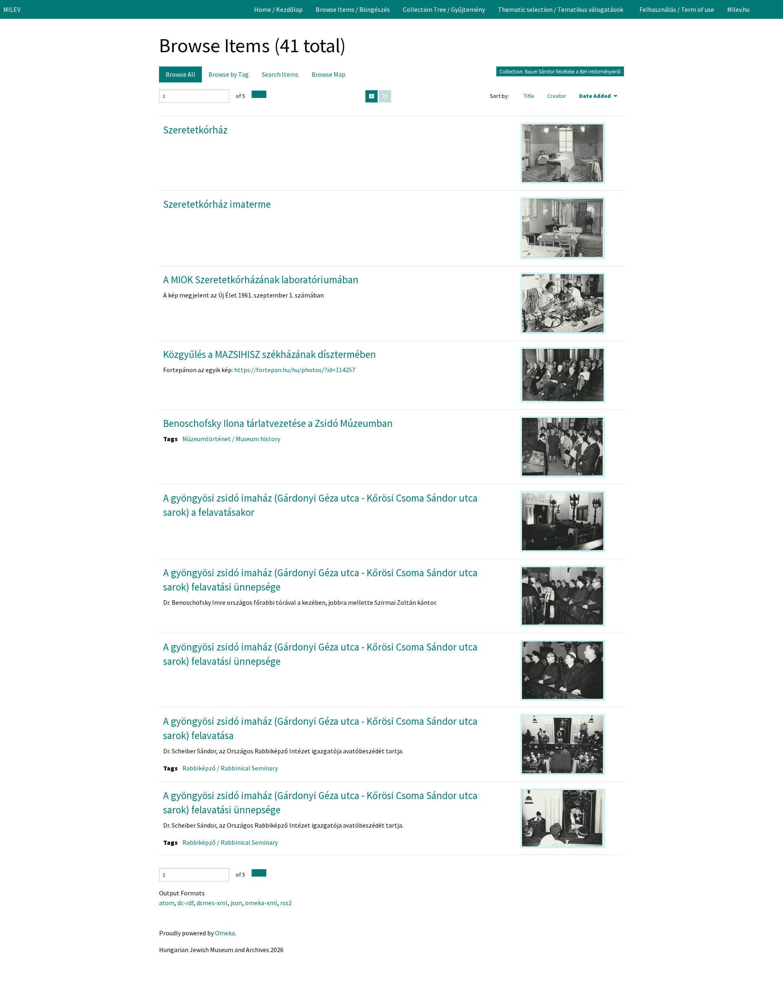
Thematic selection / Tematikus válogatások (560, 9)
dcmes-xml (212, 903)
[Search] (776, 9)
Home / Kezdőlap (278, 9)
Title (529, 96)
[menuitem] (278, 9)
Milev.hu (738, 9)
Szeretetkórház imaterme (217, 204)
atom (167, 903)
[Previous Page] (255, 94)
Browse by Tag (228, 74)
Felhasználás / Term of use (676, 9)
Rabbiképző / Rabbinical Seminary (230, 768)
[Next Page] (262, 94)
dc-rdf (185, 903)
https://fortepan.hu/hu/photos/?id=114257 (294, 370)
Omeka (225, 933)
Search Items (280, 74)
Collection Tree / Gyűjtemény (444, 9)
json (236, 903)
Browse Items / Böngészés (353, 9)
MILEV (11, 9)
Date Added (595, 96)
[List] (385, 96)
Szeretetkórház (195, 129)
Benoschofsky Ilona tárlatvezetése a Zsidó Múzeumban (278, 423)
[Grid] (371, 96)
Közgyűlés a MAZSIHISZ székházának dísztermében (269, 354)
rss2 (286, 903)
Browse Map (328, 74)
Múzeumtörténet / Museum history (231, 439)
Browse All (180, 74)
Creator (556, 96)
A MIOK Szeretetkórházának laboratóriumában (260, 279)
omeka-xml (261, 903)
